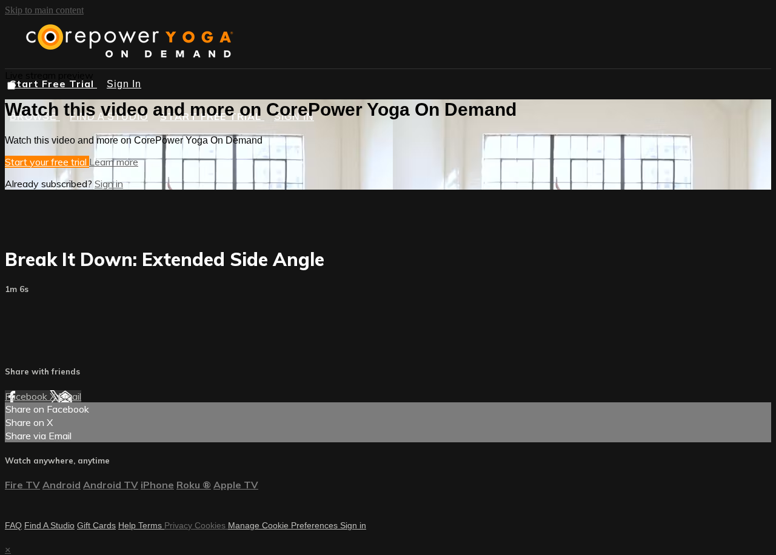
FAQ (13, 525)
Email (69, 396)
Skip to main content (44, 10)
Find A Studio (49, 525)
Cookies (211, 525)
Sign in (109, 184)
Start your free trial (47, 162)
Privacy (179, 525)
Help (128, 525)
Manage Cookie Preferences (284, 525)
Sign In (124, 84)
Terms (151, 525)
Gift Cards (96, 525)
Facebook (27, 396)
